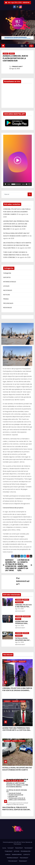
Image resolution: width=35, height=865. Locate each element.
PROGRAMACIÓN (25, 851)
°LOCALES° (10, 848)
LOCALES (5, 53)
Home (4, 848)
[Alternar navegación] (22, 45)
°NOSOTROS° (19, 848)
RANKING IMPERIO (17, 854)
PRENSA (6, 299)
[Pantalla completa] (29, 184)
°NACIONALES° (24, 858)
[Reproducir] (5, 184)
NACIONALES (7, 290)
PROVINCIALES (8, 303)
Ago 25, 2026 (19, 609)
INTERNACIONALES (9, 282)
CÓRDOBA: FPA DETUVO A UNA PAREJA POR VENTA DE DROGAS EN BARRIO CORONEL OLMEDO (17, 211)
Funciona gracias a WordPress (12, 842)
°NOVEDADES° (28, 848)
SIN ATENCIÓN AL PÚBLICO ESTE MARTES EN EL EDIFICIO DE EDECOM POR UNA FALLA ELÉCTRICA (17, 245)
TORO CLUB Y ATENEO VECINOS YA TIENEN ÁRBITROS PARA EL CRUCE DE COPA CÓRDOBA (16, 254)
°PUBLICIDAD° (8, 851)
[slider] (16, 184)
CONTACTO (26, 854)
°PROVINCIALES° (12, 861)
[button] (26, 46)
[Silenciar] (26, 184)
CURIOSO (7, 854)
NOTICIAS (12, 53)
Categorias (7, 273)
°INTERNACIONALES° (12, 858)
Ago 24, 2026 (19, 625)
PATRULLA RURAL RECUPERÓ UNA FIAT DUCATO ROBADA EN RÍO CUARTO (17, 769)
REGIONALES (7, 308)
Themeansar (17, 844)
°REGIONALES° (23, 861)
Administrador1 (17, 66)
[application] (17, 160)
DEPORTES (7, 277)
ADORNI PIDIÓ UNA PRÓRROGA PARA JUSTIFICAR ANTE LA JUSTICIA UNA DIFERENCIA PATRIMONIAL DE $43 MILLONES (16, 731)
